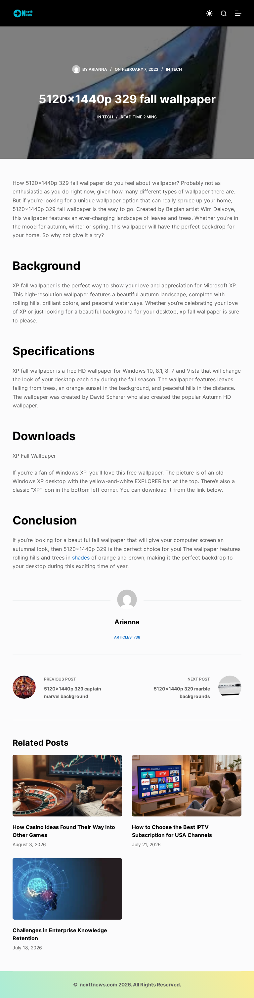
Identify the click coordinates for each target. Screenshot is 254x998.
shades (81, 557)
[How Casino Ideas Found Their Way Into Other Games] (67, 785)
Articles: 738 (127, 637)
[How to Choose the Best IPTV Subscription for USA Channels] (186, 785)
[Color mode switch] (209, 13)
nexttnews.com (98, 984)
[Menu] (238, 13)
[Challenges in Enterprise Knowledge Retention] (67, 889)
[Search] (224, 13)
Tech (176, 69)
